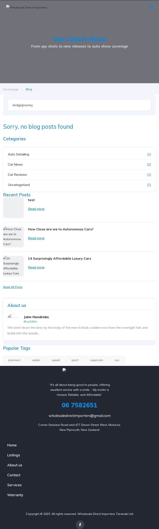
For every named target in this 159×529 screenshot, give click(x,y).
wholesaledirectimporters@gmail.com (80, 415)
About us (14, 465)
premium (14, 360)
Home (12, 445)
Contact (13, 475)
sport (74, 360)
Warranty (15, 495)
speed (56, 360)
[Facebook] (80, 524)
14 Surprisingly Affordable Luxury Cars (59, 258)
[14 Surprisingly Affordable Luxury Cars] (13, 266)
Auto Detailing (18, 154)
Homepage (11, 89)
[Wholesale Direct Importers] (26, 7)
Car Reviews (17, 174)
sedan (36, 360)
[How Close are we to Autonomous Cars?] (13, 237)
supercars (96, 360)
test (31, 200)
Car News (15, 164)
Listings (13, 455)
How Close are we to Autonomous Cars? (61, 229)
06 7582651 (79, 405)
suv (117, 360)
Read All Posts (12, 287)
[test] (13, 207)
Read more (36, 209)
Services (14, 485)
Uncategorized (19, 185)
